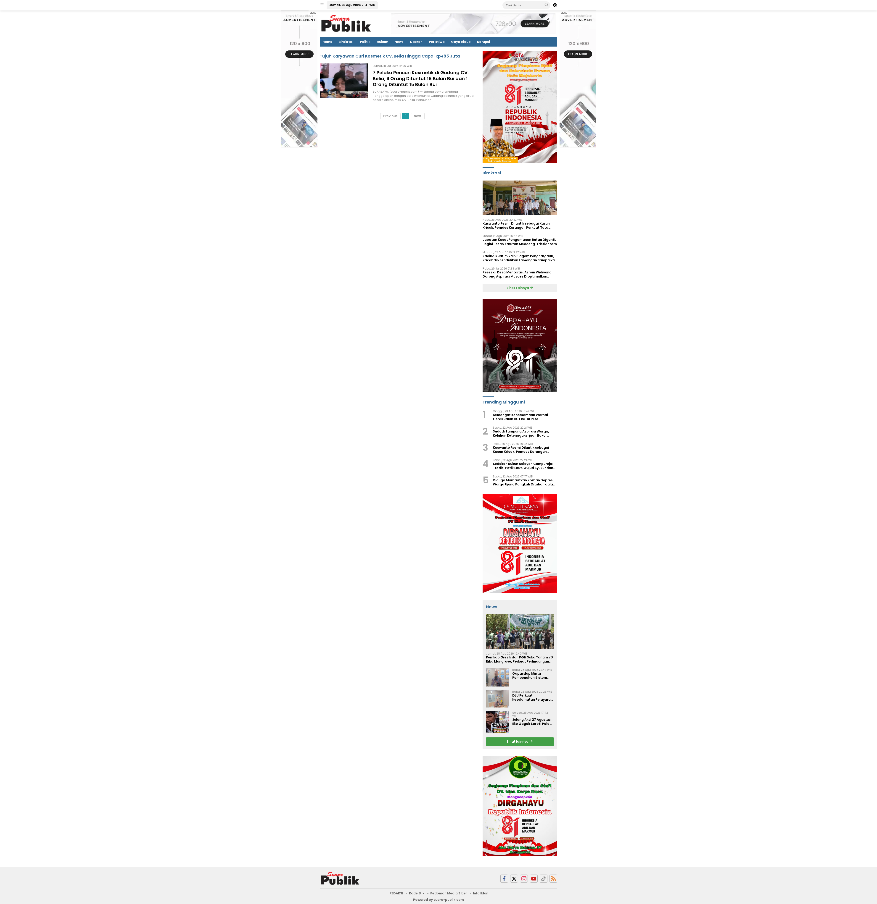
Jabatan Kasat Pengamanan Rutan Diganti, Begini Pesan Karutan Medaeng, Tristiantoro (520, 242)
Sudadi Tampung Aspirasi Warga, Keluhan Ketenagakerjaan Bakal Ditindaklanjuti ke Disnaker (521, 433)
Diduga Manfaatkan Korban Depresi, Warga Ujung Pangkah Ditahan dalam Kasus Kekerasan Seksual (524, 482)
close (313, 12)
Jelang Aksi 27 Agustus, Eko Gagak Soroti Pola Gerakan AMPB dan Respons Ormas (532, 722)
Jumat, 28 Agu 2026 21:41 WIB (352, 5)
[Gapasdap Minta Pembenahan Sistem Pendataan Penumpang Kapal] (497, 677)
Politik (365, 41)
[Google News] (543, 879)
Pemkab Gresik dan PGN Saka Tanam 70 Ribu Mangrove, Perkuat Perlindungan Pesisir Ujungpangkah (519, 659)
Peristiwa (437, 41)
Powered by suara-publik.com (438, 899)
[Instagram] (524, 879)
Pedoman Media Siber (448, 893)
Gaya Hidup (461, 41)
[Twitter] (514, 879)
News (399, 41)
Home (327, 41)
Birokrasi (346, 41)
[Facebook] (504, 879)
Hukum (382, 41)
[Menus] (322, 5)
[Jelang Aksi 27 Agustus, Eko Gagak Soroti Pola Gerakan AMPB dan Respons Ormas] (497, 722)
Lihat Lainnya (518, 288)
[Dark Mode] (555, 5)
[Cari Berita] (546, 5)
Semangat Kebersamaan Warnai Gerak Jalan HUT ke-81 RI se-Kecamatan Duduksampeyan (520, 417)
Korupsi (483, 41)
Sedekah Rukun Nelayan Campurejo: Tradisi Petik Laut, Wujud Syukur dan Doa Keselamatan (523, 466)
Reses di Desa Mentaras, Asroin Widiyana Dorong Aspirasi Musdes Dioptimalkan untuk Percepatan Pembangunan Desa (517, 274)
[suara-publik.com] (340, 878)
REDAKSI (396, 893)
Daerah (416, 41)
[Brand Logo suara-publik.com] (346, 23)
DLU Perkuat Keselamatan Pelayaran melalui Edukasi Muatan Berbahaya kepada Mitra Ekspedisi (532, 697)
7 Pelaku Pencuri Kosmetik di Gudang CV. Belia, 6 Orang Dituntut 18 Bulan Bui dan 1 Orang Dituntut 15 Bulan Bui (421, 78)
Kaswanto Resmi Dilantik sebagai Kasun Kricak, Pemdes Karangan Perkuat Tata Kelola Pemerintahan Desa (516, 225)
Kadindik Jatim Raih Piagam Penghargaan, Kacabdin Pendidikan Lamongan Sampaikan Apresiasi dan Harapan (520, 258)
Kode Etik (416, 893)
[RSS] (553, 879)
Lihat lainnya (518, 741)
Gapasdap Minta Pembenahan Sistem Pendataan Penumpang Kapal (532, 675)
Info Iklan (480, 893)
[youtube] (534, 879)
